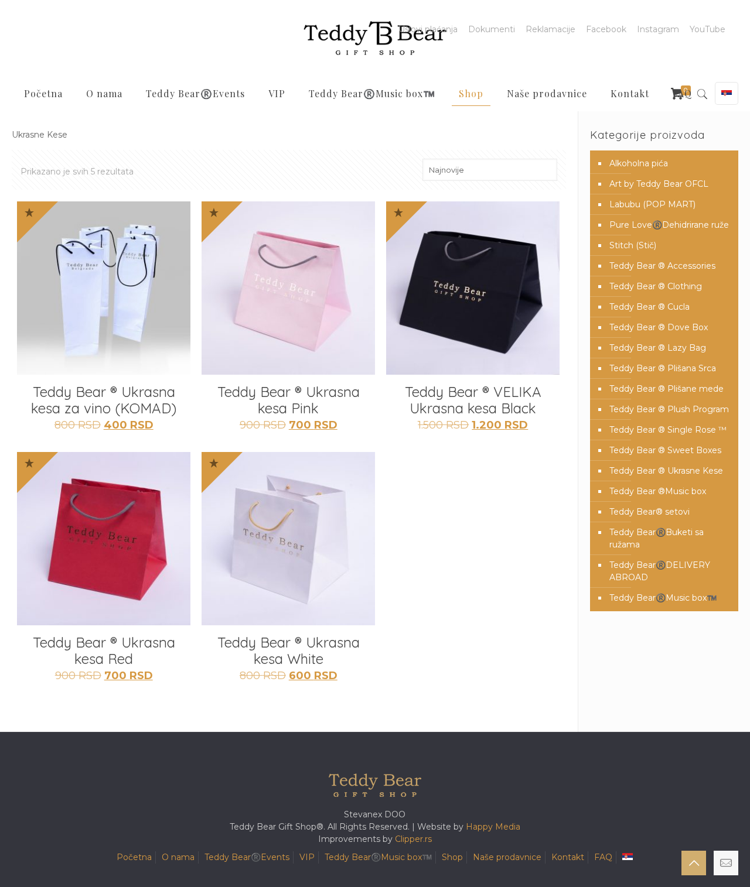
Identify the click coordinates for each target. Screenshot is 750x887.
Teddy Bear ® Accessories (662, 266)
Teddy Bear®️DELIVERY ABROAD (659, 571)
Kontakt (567, 857)
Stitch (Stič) (632, 245)
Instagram (658, 29)
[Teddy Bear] (375, 38)
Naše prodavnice (507, 857)
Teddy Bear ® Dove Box (658, 327)
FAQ (603, 857)
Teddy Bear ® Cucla (649, 307)
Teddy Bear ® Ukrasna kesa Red (104, 650)
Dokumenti (491, 29)
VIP (307, 857)
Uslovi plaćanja (428, 29)
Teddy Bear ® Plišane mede (666, 388)
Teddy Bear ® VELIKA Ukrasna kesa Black (473, 400)
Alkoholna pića (638, 163)
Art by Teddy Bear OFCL (658, 184)
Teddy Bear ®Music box (657, 491)
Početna (134, 857)
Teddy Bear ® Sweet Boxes (665, 450)
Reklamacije (550, 29)
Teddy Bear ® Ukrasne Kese (666, 470)
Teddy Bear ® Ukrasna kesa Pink (288, 400)
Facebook (606, 29)
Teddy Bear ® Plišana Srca (662, 368)
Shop (452, 857)
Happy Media (493, 826)
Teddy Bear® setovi (649, 511)
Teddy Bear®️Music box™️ (663, 598)
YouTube (707, 29)
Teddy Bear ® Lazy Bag (657, 348)
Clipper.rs (413, 839)
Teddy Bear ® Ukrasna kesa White (288, 650)
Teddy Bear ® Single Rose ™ (668, 429)
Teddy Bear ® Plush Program (669, 409)
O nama (178, 857)
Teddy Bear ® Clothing (655, 286)
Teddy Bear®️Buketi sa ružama (656, 538)
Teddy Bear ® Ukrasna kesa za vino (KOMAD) (103, 400)
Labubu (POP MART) (652, 204)
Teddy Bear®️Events (246, 857)
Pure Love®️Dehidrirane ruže (669, 225)
